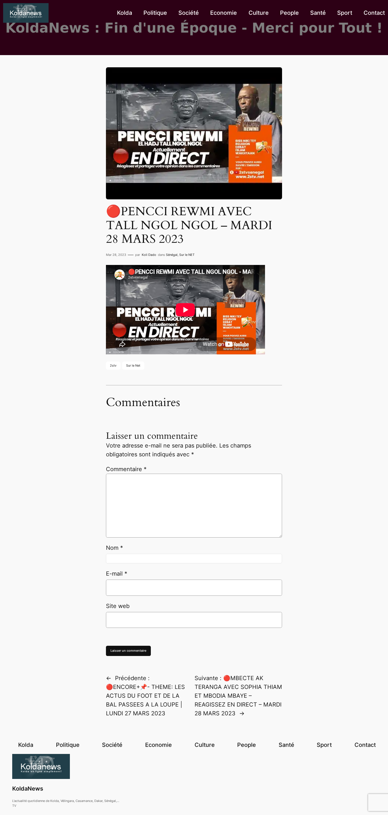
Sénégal (172, 255)
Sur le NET (187, 255)
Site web (118, 606)
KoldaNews (27, 788)
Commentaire (126, 469)
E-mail (116, 573)
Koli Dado (149, 255)
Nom (114, 547)
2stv (113, 365)
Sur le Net (133, 365)
